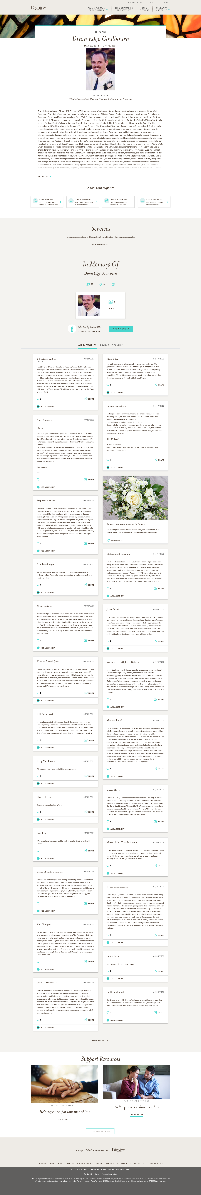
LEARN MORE (64, 1119)
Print (165, 2)
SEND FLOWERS (117, 540)
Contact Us (152, 2)
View (112, 308)
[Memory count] (88, 284)
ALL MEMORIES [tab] (87, 345)
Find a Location (134, 2)
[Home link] (38, 8)
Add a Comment (48, 406)
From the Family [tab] (111, 345)
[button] (98, 9)
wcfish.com (137, 170)
